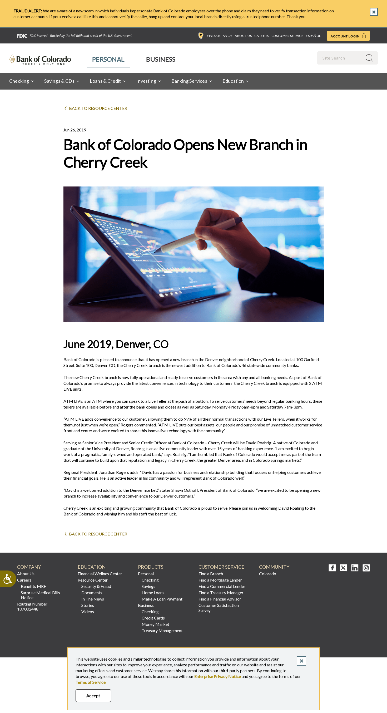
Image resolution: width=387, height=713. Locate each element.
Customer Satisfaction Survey (219, 608)
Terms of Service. (91, 682)
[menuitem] (108, 59)
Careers (261, 36)
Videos (87, 611)
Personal (108, 59)
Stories (87, 605)
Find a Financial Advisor (220, 598)
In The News (92, 598)
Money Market (155, 624)
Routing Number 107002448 (32, 606)
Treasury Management (162, 630)
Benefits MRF (33, 586)
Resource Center (93, 579)
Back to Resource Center (98, 108)
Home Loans (153, 592)
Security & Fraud (96, 586)
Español (313, 36)
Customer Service (287, 36)
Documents (91, 592)
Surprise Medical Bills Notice (40, 595)
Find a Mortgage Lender (220, 579)
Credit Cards (153, 617)
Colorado (267, 573)
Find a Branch (219, 36)
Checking (150, 579)
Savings (148, 586)
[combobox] (340, 57)
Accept (93, 695)
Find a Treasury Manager (221, 592)
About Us (243, 36)
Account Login (345, 36)
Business (160, 59)
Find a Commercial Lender (222, 586)
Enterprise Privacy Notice (217, 676)
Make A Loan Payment (162, 598)
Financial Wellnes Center (100, 573)
